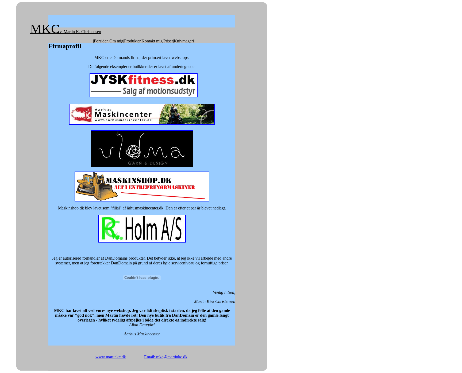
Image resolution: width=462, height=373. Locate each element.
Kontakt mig (152, 41)
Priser (168, 41)
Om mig (116, 41)
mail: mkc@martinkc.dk (167, 357)
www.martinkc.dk (110, 357)
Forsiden (101, 41)
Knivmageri (184, 41)
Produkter (132, 41)
